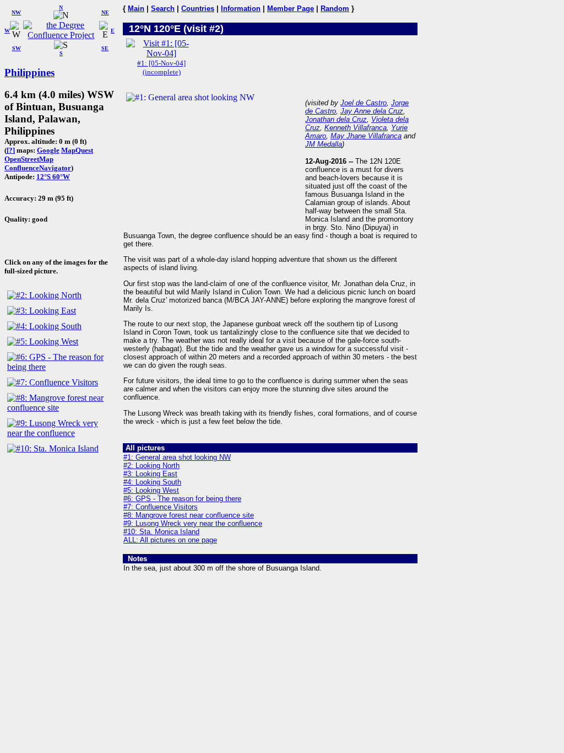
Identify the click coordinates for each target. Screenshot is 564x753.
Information (241, 8)
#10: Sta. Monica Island (161, 532)
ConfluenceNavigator (37, 168)
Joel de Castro (363, 103)
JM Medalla (323, 144)
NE (105, 12)
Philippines (29, 72)
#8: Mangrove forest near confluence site (188, 515)
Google (48, 150)
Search (163, 8)
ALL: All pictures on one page (170, 540)
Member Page (290, 8)
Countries (197, 8)
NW (16, 12)
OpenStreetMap (28, 159)
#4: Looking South (152, 482)
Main (136, 8)
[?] (11, 150)
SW (16, 48)
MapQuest (77, 150)
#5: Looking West (151, 490)
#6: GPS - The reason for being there (182, 498)
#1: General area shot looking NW (177, 457)
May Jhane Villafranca (366, 136)
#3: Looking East (150, 474)
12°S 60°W (53, 177)
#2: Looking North (151, 465)
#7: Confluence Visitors (160, 507)
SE (105, 48)
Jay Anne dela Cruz (371, 111)
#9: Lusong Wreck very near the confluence (192, 523)
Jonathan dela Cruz (336, 119)
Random (335, 8)
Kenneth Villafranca (355, 127)
